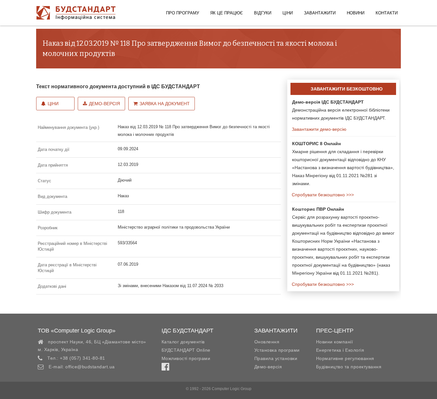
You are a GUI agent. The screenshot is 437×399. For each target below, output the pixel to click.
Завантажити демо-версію (318, 129)
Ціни (287, 13)
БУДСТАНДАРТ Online (186, 350)
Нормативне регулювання (345, 358)
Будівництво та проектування (349, 366)
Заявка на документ (164, 103)
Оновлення (267, 341)
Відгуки (262, 13)
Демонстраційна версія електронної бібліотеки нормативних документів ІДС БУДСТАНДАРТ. (341, 110)
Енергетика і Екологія (340, 350)
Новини (355, 13)
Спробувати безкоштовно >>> (322, 194)
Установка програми (277, 350)
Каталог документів (183, 341)
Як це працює (226, 13)
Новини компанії (334, 341)
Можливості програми (186, 358)
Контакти (387, 13)
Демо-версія (104, 103)
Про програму (182, 13)
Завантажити (320, 13)
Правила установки (276, 358)
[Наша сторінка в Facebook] (165, 368)
